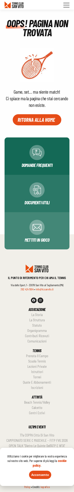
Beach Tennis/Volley (37, 402)
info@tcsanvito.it (45, 289)
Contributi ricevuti (37, 336)
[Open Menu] (66, 5)
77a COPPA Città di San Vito (37, 435)
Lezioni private (37, 366)
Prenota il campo (37, 356)
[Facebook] (34, 300)
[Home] (14, 6)
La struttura (37, 320)
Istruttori (37, 372)
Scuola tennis (37, 361)
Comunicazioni (37, 341)
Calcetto (37, 408)
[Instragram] (40, 300)
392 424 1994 (27, 289)
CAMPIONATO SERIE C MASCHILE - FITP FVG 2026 (37, 440)
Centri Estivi (37, 413)
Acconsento (40, 475)
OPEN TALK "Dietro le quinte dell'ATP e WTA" (37, 446)
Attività (37, 397)
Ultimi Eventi (36, 427)
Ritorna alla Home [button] (36, 119)
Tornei (37, 377)
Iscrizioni (37, 388)
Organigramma (37, 331)
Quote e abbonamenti (37, 382)
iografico (45, 487)
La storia (37, 315)
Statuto (37, 325)
